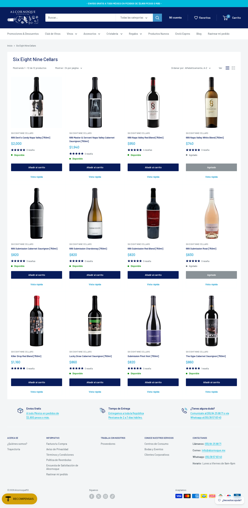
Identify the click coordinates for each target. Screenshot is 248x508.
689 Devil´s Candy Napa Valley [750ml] (30, 137)
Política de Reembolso (58, 459)
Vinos (70, 33)
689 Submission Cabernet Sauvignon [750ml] (34, 248)
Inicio (10, 45)
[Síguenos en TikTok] (112, 496)
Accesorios (90, 33)
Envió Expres (182, 33)
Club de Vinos (52, 33)
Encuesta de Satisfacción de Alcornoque (62, 467)
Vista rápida (37, 176)
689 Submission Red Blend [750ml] (145, 248)
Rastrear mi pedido (218, 33)
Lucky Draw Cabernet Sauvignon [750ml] (90, 356)
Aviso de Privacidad (57, 449)
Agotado (211, 167)
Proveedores (108, 443)
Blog (199, 33)
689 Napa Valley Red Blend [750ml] (145, 137)
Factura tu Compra (56, 443)
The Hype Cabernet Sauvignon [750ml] (206, 356)
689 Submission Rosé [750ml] (201, 248)
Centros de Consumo (156, 443)
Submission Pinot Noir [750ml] (143, 356)
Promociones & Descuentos (23, 33)
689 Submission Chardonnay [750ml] (88, 248)
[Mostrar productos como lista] (233, 68)
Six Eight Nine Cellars (26, 45)
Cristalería (113, 33)
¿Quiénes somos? (17, 443)
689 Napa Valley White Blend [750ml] (205, 137)
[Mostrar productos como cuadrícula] (227, 68)
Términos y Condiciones (60, 454)
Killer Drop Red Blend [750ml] (26, 356)
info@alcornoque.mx (213, 450)
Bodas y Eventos (154, 449)
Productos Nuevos (158, 33)
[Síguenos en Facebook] (91, 496)
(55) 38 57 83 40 (213, 456)
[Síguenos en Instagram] (105, 496)
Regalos (133, 33)
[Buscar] (157, 18)
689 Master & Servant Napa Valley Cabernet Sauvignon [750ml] (92, 139)
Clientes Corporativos (157, 454)
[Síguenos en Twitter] (98, 496)
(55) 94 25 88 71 (213, 443)
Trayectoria (13, 449)
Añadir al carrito (36, 167)
